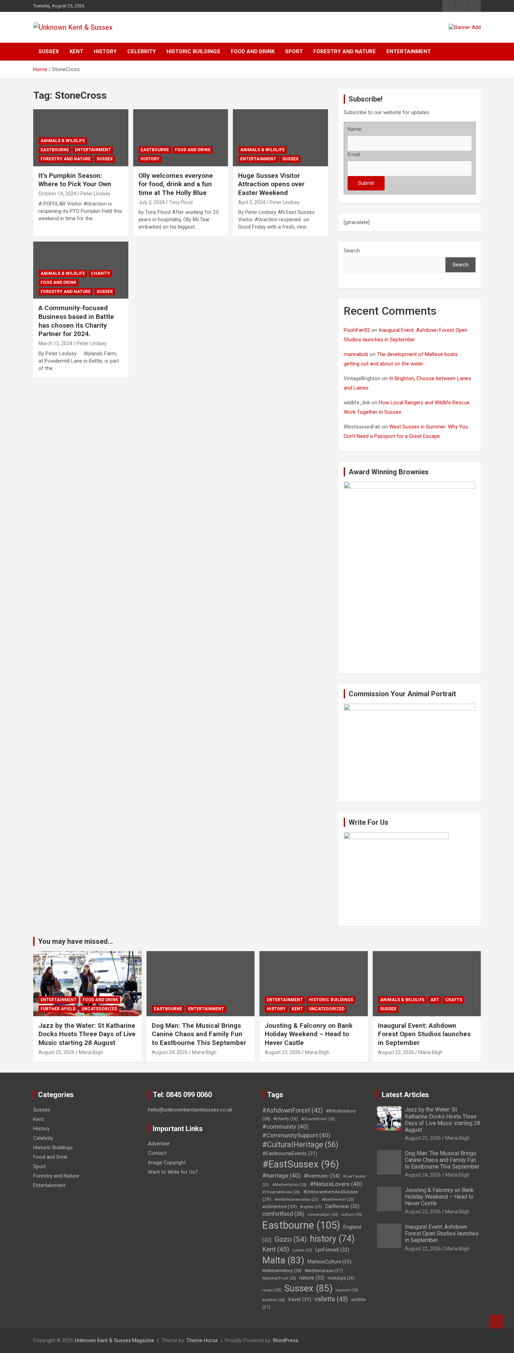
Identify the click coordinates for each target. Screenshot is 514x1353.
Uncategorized (99, 1008)
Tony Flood (181, 202)
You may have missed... (75, 941)
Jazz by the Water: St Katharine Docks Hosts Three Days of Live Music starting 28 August (87, 1034)
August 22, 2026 (396, 1052)
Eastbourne (55, 149)
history (332, 1239)
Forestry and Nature (344, 51)
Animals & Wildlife (63, 140)
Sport (294, 51)
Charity (100, 273)
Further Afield (58, 1008)
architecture (279, 1206)
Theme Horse (202, 1340)
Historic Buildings (193, 51)
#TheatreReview (281, 1192)
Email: (354, 154)
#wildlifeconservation (296, 1199)
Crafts (453, 999)
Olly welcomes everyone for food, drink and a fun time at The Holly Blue (175, 184)
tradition (273, 1300)
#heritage (281, 1175)
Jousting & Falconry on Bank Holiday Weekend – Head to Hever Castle (308, 1034)
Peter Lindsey (95, 193)
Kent (76, 51)
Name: (355, 129)
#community (285, 1126)
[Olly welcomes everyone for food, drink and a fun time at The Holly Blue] (180, 137)
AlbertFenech (338, 1199)
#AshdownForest (292, 1110)
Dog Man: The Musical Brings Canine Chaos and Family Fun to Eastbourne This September (199, 1034)
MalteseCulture (329, 1261)
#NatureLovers (336, 1183)
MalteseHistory (282, 1270)
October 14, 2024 (57, 193)
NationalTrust (279, 1278)
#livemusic (322, 1176)
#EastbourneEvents (289, 1154)
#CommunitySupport (296, 1135)
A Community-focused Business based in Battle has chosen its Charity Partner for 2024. (76, 321)
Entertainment (408, 51)
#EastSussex (300, 1164)
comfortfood (283, 1214)
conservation (322, 1214)
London (302, 1250)
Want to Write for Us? (173, 1172)
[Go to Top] (497, 1321)
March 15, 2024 (55, 343)
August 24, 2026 (170, 1052)
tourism (347, 1290)
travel (299, 1300)
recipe (271, 1290)
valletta (331, 1299)
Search (352, 250)
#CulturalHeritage (300, 1144)
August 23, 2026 (283, 1052)
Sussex (48, 51)
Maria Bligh (91, 1052)
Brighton (311, 1207)
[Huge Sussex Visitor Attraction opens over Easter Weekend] (280, 137)
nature (311, 1278)
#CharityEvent (318, 1118)
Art (434, 999)
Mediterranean (324, 1270)
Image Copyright (167, 1162)
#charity (285, 1118)
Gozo (290, 1239)
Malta (283, 1260)
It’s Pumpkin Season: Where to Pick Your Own (74, 180)
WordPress (285, 1340)
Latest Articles (405, 1094)
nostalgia (341, 1278)
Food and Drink (252, 51)
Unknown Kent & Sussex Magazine (114, 1340)
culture (351, 1214)
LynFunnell (332, 1250)
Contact (157, 1153)
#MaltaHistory (289, 1184)
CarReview (342, 1206)
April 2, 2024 (251, 202)
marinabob (356, 354)
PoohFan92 (357, 330)
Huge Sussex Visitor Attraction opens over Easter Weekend (271, 184)
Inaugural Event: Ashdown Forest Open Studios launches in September (424, 1034)
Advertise (159, 1144)
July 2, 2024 (151, 202)
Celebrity (141, 51)
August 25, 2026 (56, 1052)
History (105, 51)
